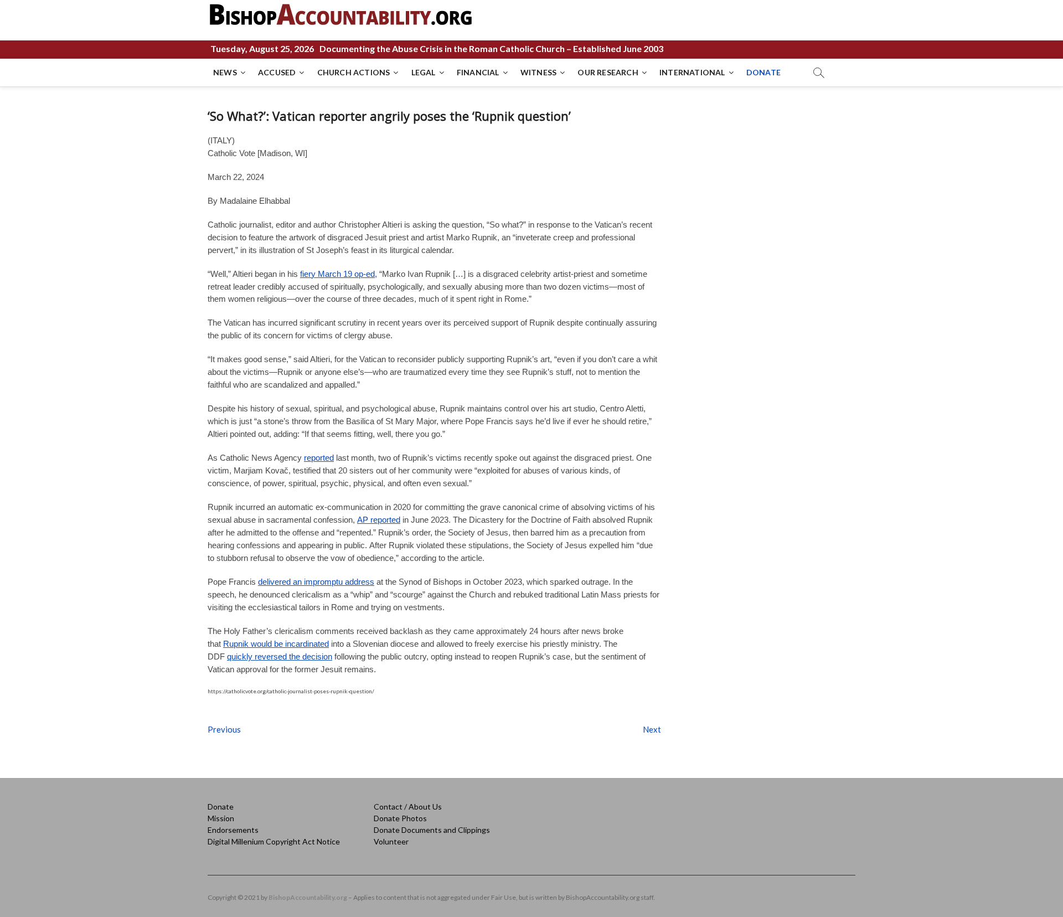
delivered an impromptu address (316, 581)
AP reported (378, 519)
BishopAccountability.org (308, 897)
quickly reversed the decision (279, 656)
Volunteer (391, 841)
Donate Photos (400, 818)
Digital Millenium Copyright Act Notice (274, 841)
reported (319, 457)
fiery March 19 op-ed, (338, 274)
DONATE (763, 72)
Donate (221, 806)
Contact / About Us (408, 806)
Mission (221, 818)
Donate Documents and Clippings (432, 829)
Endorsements (233, 829)
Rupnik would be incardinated (276, 643)
